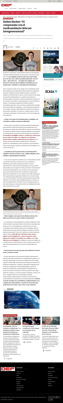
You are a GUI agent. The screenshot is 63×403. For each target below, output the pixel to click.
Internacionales (46, 142)
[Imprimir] (54, 48)
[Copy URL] (33, 48)
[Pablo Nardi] (5, 47)
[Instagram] (53, 1)
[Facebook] (57, 1)
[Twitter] (55, 1)
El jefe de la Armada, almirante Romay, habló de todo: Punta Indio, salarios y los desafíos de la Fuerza (51, 156)
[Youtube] (49, 1)
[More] (58, 48)
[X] (44, 48)
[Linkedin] (61, 1)
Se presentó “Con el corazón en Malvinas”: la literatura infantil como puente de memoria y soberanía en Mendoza (50, 127)
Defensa (44, 124)
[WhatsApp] (37, 48)
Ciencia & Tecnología (12, 16)
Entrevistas (10, 289)
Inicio (4, 16)
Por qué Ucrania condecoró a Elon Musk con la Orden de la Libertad (51, 144)
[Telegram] (59, 1)
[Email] (51, 48)
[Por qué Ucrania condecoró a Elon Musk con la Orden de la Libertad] (31, 321)
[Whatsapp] (51, 1)
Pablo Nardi (10, 46)
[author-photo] (5, 359)
